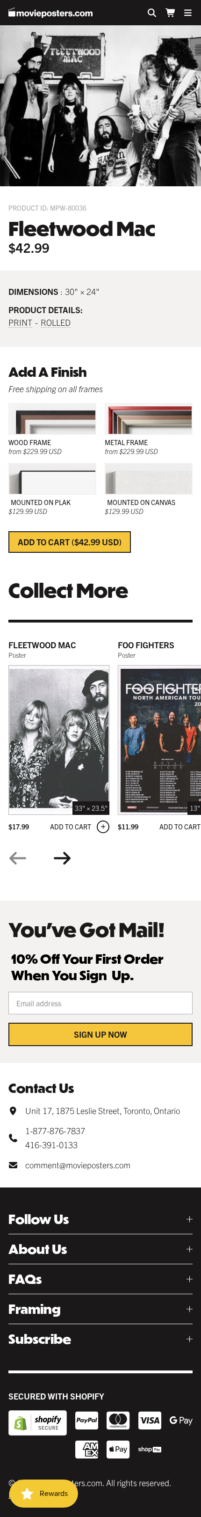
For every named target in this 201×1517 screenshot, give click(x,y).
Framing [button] (34, 1309)
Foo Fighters (146, 644)
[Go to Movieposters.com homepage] (50, 12)
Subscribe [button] (39, 1339)
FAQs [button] (25, 1279)
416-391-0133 (51, 1144)
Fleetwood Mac (42, 644)
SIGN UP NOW (100, 1034)
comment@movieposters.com (77, 1164)
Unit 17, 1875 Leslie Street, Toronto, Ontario (102, 1110)
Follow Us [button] (38, 1219)
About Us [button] (37, 1249)
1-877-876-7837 (55, 1130)
